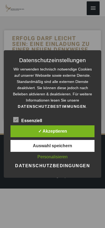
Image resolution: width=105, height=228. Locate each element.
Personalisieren (52, 157)
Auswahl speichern (52, 145)
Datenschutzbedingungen (52, 165)
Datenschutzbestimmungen (52, 106)
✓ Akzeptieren (52, 131)
